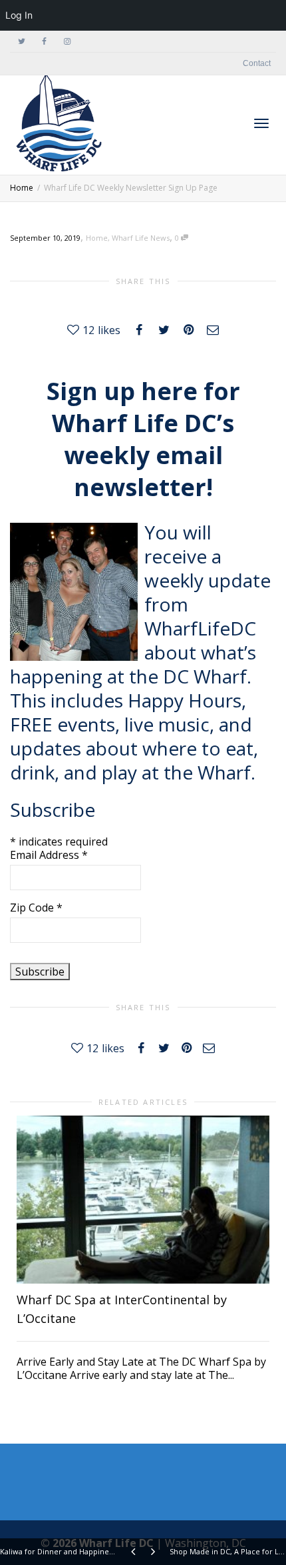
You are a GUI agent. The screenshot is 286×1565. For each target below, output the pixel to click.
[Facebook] (44, 42)
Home (97, 238)
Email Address (49, 855)
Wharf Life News (141, 238)
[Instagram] (67, 42)
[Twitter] (22, 42)
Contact (257, 63)
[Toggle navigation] (261, 123)
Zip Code (36, 907)
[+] (143, 1200)
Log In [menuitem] (19, 15)
